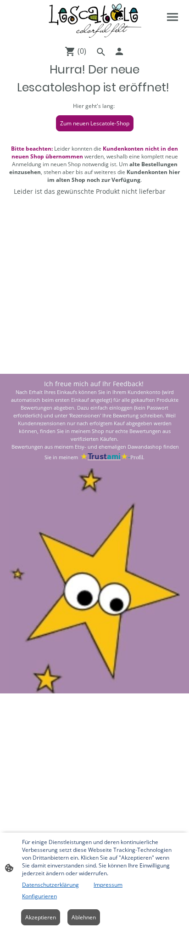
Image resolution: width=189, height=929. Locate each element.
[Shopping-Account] (119, 51)
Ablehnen (84, 917)
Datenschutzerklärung (50, 885)
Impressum (108, 885)
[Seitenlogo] (94, 20)
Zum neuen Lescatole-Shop (94, 123)
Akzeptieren (40, 917)
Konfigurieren (39, 896)
